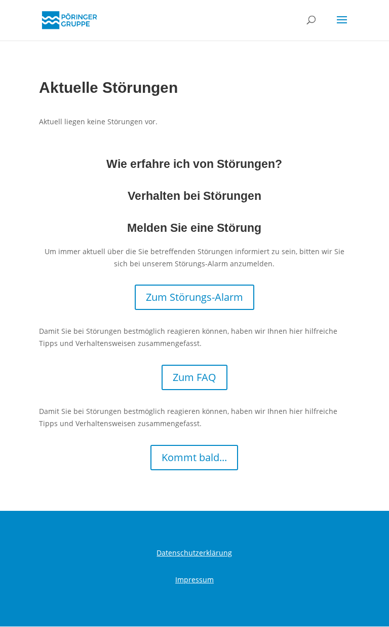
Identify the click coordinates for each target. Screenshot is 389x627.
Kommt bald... (194, 457)
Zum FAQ (194, 377)
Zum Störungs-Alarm (194, 297)
